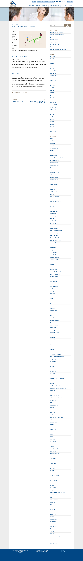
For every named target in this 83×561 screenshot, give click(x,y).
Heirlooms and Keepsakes (55, 313)
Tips (51, 504)
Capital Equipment (54, 184)
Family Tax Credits (54, 276)
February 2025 (53, 100)
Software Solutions (54, 5)
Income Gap (52, 330)
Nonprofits (52, 373)
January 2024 (53, 131)
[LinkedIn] (57, 1)
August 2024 (53, 114)
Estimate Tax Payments (55, 257)
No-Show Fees (53, 371)
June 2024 (52, 119)
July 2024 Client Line (54, 44)
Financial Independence (55, 279)
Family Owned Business (55, 274)
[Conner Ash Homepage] (14, 3)
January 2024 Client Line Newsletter (58, 49)
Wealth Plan (52, 524)
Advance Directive (54, 148)
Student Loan (53, 456)
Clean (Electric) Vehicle (55, 199)
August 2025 (53, 85)
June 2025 (52, 90)
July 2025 (52, 87)
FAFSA (51, 267)
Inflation (52, 334)
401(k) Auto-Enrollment (55, 140)
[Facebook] (54, 1)
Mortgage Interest (54, 361)
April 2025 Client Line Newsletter (57, 37)
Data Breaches (53, 213)
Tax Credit (52, 470)
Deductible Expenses (54, 223)
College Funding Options (55, 201)
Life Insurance (53, 351)
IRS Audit (52, 349)
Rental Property (53, 414)
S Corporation (53, 429)
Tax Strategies (53, 487)
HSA (51, 322)
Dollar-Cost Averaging (55, 242)
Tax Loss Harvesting (54, 475)
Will (50, 528)
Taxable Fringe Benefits (55, 495)
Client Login (51, 1)
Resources (64, 5)
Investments (17, 93)
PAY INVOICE (39, 1)
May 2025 (52, 92)
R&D (51, 402)
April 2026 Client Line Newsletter (57, 32)
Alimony (51, 150)
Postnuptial (52, 393)
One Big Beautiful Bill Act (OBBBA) (57, 378)
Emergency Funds (54, 250)
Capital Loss (52, 189)
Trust (51, 511)
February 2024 (53, 129)
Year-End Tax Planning (55, 536)
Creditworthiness (54, 211)
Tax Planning (53, 478)
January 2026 (53, 73)
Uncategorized (53, 514)
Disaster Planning (54, 233)
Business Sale (53, 182)
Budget (51, 170)
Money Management (54, 359)
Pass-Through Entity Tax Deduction (58, 388)
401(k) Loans (52, 143)
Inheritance (52, 337)
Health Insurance (53, 310)
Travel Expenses (53, 507)
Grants (51, 305)
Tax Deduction (53, 473)
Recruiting (52, 407)
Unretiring (52, 516)
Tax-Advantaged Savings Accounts (57, 492)
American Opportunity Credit (56, 157)
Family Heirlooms (53, 269)
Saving (51, 434)
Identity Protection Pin (55, 325)
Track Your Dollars (54, 39)
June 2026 (52, 61)
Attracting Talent (54, 162)
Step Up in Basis (53, 543)
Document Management (55, 240)
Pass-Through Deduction (55, 385)
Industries (44, 5)
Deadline (52, 218)
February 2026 (53, 70)
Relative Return (53, 410)
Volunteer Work (53, 519)
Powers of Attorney (54, 395)
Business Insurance (54, 179)
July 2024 (52, 116)
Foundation (52, 293)
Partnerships (52, 383)
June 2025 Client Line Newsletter (57, 34)
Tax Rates (52, 482)
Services (38, 5)
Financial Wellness (54, 286)
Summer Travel (53, 465)
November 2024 (53, 107)
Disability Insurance (54, 228)
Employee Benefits (54, 252)
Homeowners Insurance (55, 320)
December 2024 (53, 104)
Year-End (52, 533)
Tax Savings (52, 485)
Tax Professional (53, 480)
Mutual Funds (53, 364)
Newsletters (24, 93)
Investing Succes (53, 339)
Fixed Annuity (53, 288)
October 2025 (53, 80)
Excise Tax (52, 262)
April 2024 (52, 124)
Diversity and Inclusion (55, 237)
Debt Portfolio (53, 220)
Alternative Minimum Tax (55, 153)
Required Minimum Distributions (57, 417)
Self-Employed (53, 441)
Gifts (51, 303)
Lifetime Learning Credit (55, 354)
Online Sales (52, 381)
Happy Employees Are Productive (57, 42)
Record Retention (54, 405)
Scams (51, 436)
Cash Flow (52, 194)
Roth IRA (52, 424)
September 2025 (53, 83)
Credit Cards (52, 206)
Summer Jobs (53, 463)
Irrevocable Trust (53, 347)
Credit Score (52, 208)
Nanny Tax (52, 366)
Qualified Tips (53, 400)
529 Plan (52, 145)
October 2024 (53, 109)
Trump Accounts (53, 509)
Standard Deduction (54, 453)
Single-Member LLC (54, 448)
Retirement (52, 419)
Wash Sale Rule (53, 521)
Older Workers (53, 376)
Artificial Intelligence (54, 160)
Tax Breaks (52, 468)
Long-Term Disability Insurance (57, 356)
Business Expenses (54, 177)
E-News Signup (45, 1)
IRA (50, 344)
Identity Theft (53, 327)
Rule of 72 (52, 427)
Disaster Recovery (54, 235)
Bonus (51, 167)
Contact (71, 5)
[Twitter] (56, 1)
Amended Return (53, 155)
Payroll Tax (52, 390)
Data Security (53, 216)
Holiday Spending (53, 317)
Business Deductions (54, 172)
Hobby (51, 315)
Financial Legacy (53, 281)
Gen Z (51, 300)
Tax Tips (51, 490)
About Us (31, 5)
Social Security (53, 451)
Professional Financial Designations (58, 397)
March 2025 (52, 97)
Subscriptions (53, 458)
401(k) (51, 138)
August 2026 (53, 56)
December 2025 (53, 75)
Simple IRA (52, 446)
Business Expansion (54, 174)
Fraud (51, 296)
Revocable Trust (53, 422)
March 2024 (52, 126)
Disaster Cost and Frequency (56, 230)
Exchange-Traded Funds (55, 259)
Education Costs (53, 247)
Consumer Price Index (54, 204)
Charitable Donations (54, 196)
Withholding (52, 531)
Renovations (52, 412)
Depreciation (52, 225)
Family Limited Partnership (56, 271)
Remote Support (70, 1)
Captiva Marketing (44, 551)
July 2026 (52, 58)
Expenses (52, 264)
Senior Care (52, 444)
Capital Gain (52, 187)
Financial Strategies (54, 284)
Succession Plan (53, 461)
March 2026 (52, 68)
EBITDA (51, 245)
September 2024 (53, 112)
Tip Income (52, 502)
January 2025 (53, 102)
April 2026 (52, 66)
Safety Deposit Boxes (54, 431)
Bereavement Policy (54, 165)
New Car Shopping (54, 368)
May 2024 (52, 121)
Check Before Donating (55, 46)
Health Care (52, 308)
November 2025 (53, 78)
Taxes (51, 497)
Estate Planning (53, 254)
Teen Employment (54, 499)
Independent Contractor (55, 332)
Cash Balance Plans (54, 191)
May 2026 (52, 63)
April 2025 (52, 95)
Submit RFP (34, 1)
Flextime (52, 291)
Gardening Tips (53, 298)
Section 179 (52, 439)
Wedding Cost (53, 526)
